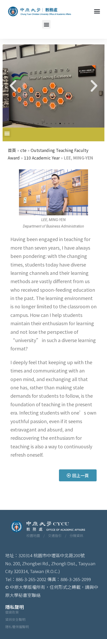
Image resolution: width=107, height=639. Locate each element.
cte (23, 150)
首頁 (12, 150)
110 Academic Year (42, 158)
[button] (97, 11)
